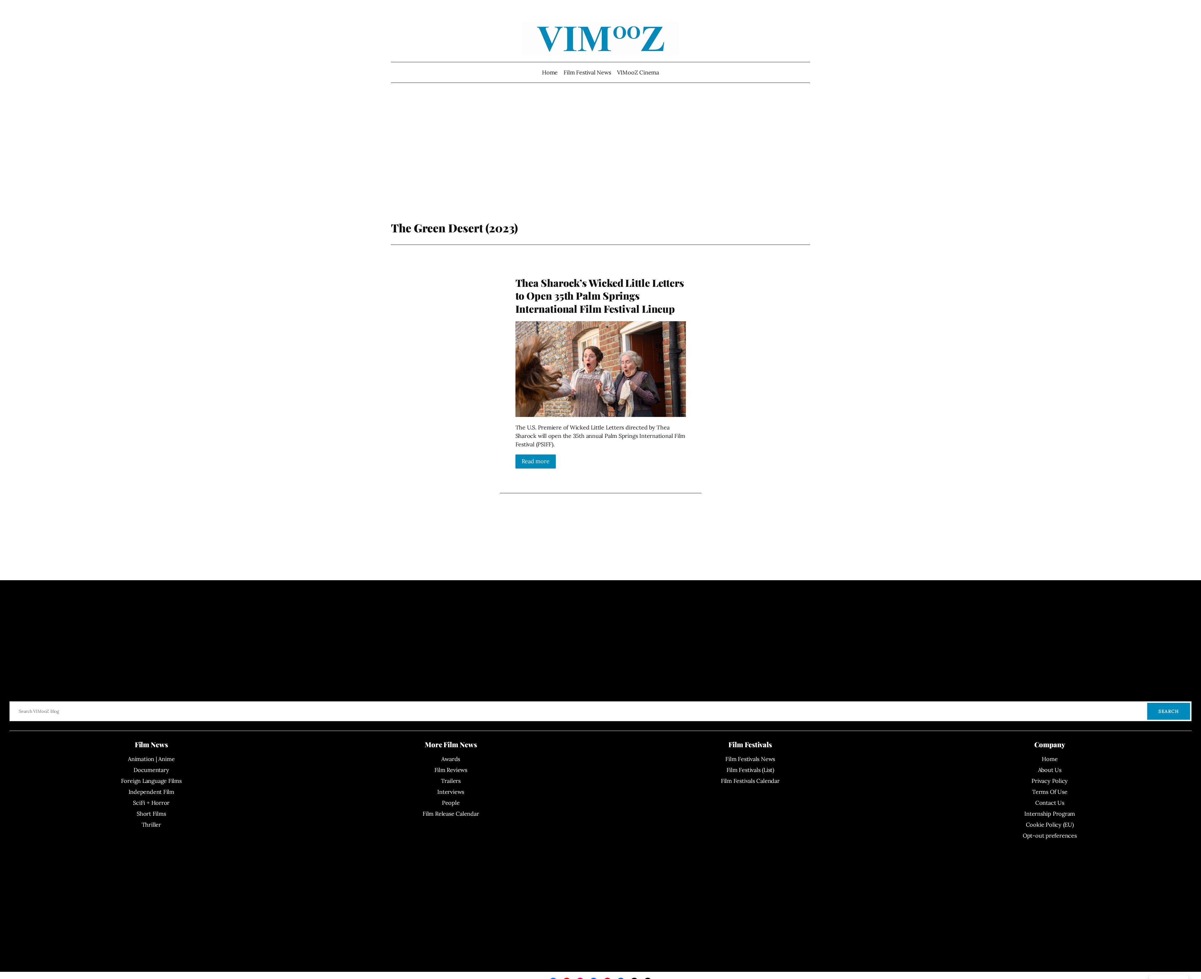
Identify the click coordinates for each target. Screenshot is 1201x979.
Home (550, 72)
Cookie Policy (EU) (1050, 824)
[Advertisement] (600, 155)
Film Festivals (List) (750, 770)
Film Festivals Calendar (750, 780)
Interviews (450, 791)
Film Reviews (450, 770)
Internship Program (1049, 813)
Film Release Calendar (451, 813)
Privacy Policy (1049, 780)
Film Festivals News (750, 759)
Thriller (151, 824)
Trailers (451, 780)
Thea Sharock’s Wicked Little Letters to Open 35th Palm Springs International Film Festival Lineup (599, 295)
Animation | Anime (151, 759)
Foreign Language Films (151, 780)
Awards (450, 759)
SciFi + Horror (151, 802)
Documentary (151, 770)
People (451, 802)
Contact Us (1049, 802)
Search (1168, 711)
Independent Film (151, 791)
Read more (536, 461)
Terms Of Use (1049, 791)
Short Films (151, 813)
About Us (1050, 770)
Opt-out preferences (1050, 835)
